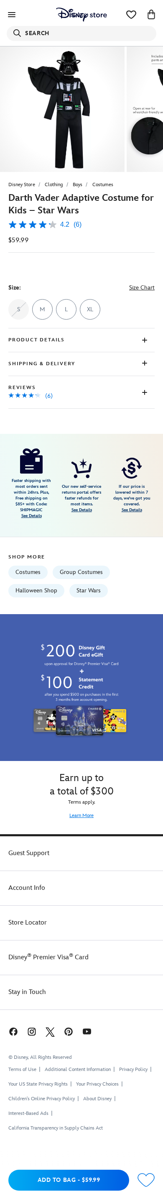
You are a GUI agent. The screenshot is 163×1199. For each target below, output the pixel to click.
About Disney (97, 1099)
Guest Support (28, 853)
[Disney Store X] (50, 1031)
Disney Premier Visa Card (48, 957)
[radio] (42, 309)
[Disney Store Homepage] (81, 15)
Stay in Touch (27, 992)
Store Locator (27, 923)
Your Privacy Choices (97, 1084)
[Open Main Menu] (12, 15)
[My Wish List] (131, 15)
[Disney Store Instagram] (32, 1031)
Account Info (26, 888)
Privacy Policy (133, 1069)
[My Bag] (151, 15)
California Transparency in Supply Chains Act (55, 1128)
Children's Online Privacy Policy (41, 1099)
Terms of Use (22, 1069)
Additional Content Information (78, 1069)
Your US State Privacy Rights (38, 1084)
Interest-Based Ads (28, 1113)
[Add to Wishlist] (146, 1180)
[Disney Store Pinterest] (69, 1031)
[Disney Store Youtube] (87, 1031)
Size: (14, 287)
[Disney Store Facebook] (12, 1031)
